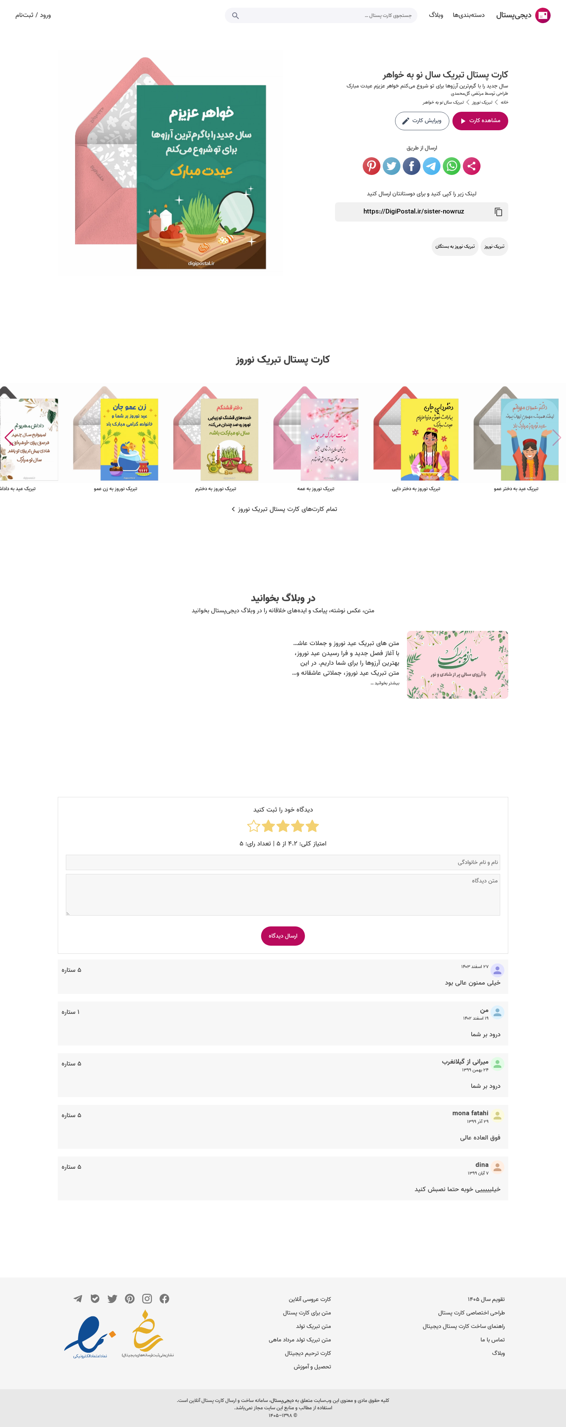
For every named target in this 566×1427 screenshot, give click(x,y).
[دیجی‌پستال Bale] (95, 1298)
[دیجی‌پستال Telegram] (78, 1298)
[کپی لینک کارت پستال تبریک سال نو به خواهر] (498, 212)
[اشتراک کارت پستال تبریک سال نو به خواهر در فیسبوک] (411, 166)
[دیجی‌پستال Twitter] (112, 1298)
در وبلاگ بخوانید (283, 598)
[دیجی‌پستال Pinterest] (130, 1298)
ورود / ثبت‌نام (33, 15)
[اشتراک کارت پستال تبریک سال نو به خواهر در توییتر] (391, 166)
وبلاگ (498, 1353)
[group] (516, 438)
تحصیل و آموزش (312, 1367)
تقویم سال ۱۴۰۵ (486, 1299)
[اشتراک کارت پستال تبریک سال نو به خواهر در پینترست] (371, 166)
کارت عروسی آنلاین (310, 1299)
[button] (9, 437)
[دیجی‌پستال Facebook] (164, 1298)
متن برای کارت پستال (307, 1313)
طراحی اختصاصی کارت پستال (471, 1313)
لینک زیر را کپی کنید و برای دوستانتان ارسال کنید (421, 193)
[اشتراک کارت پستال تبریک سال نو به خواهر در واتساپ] (452, 166)
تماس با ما (493, 1340)
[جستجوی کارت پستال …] (235, 15)
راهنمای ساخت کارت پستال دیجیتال (464, 1326)
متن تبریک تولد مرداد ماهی (300, 1340)
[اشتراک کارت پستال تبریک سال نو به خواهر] (472, 166)
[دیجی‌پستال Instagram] (147, 1298)
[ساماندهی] (148, 1337)
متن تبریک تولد (313, 1326)
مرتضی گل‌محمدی (467, 93)
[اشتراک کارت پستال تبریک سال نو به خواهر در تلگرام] (431, 166)
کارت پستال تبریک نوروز (283, 360)
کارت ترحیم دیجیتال (308, 1353)
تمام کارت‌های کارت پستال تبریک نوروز (287, 509)
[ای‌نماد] (90, 1337)
